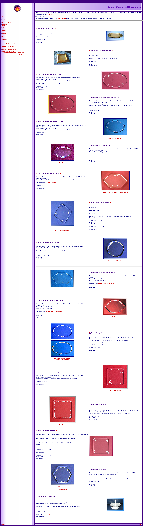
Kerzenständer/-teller (7, 41)
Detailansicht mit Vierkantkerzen (62, 227)
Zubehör (4, 39)
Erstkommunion (6, 21)
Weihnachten (5, 35)
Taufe (3, 19)
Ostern (4, 33)
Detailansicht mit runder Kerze (115, 138)
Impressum (5, 48)
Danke (4, 30)
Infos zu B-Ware (50, 14)
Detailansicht (115, 316)
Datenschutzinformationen (9, 49)
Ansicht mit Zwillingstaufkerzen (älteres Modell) (115, 192)
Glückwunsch (5, 28)
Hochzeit (4, 24)
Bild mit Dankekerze (63, 486)
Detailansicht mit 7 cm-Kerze (115, 260)
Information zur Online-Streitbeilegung (12, 54)
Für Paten (4, 25)
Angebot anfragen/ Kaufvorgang (10, 43)
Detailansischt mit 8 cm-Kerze (115, 262)
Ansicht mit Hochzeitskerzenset (63, 290)
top (140, 524)
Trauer (4, 27)
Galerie (4, 36)
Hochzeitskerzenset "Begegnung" (107, 283)
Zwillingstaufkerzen (51, 182)
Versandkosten (62, 18)
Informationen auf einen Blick (9, 46)
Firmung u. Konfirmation (8, 22)
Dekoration (5, 32)
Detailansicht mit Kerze (115, 137)
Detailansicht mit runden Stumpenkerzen (62, 230)
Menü (3, 524)
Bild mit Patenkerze (62, 489)
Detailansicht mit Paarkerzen (115, 318)
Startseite (4, 16)
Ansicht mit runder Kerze (62, 359)
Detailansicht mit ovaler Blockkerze (63, 358)
